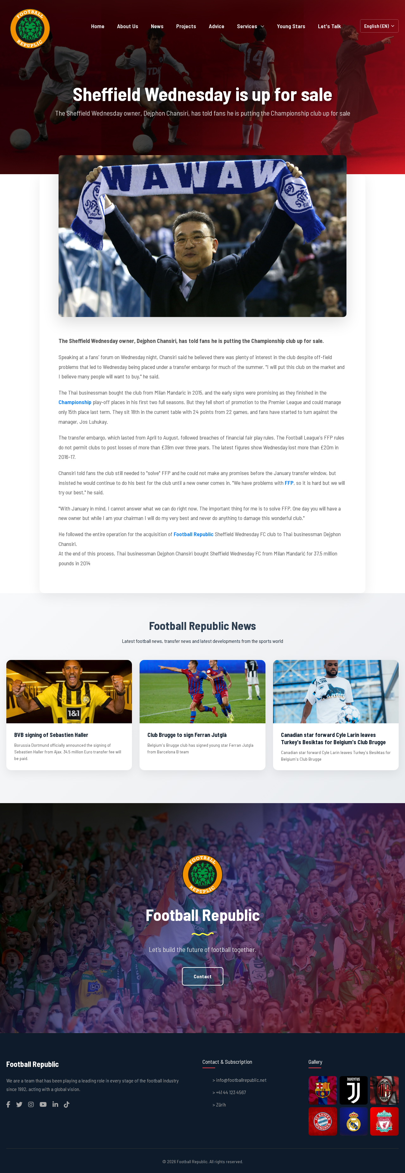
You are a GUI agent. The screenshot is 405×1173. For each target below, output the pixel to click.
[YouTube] (43, 1104)
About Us (127, 25)
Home (97, 25)
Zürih (221, 1104)
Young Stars (291, 25)
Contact (203, 976)
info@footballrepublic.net (241, 1080)
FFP (289, 482)
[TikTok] (67, 1104)
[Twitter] (19, 1104)
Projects (186, 25)
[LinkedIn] (55, 1104)
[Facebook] (8, 1104)
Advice (216, 25)
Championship (75, 401)
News (157, 25)
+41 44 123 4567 (231, 1092)
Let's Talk (329, 25)
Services (247, 25)
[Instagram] (31, 1104)
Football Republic (194, 533)
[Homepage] (30, 28)
